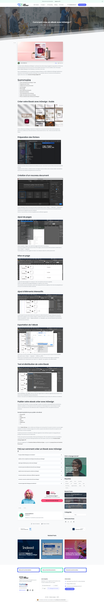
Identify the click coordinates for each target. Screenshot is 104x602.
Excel (75, 481)
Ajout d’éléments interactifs (25, 90)
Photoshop (67, 485)
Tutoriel (24, 507)
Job (71, 483)
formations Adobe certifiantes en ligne (36, 442)
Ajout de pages (23, 87)
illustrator (80, 481)
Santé (80, 485)
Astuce (66, 481)
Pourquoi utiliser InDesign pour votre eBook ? (26, 454)
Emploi (71, 481)
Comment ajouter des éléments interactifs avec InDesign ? (29, 467)
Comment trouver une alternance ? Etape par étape (28, 554)
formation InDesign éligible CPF (34, 74)
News (80, 483)
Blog (45, 25)
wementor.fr (27, 515)
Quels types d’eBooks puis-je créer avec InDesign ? (27, 463)
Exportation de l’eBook (24, 91)
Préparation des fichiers (24, 84)
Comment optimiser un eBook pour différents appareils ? (29, 475)
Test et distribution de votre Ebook (27, 93)
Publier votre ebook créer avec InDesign (28, 95)
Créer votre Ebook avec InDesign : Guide (28, 82)
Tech (84, 485)
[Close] (102, 1)
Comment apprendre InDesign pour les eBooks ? (27, 483)
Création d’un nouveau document (26, 85)
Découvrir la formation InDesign (52, 500)
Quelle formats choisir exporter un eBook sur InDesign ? (28, 471)
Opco (84, 483)
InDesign (19, 507)
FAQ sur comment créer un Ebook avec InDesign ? (29, 96)
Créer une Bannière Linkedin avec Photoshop (51, 554)
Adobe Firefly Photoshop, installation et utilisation (73, 554)
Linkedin (75, 483)
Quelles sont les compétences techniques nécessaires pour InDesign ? (31, 458)
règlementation (74, 485)
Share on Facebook (36, 523)
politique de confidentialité (61, 599)
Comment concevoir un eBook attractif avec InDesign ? (28, 479)
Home (41, 25)
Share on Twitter (46, 523)
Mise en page (22, 88)
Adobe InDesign (24, 427)
